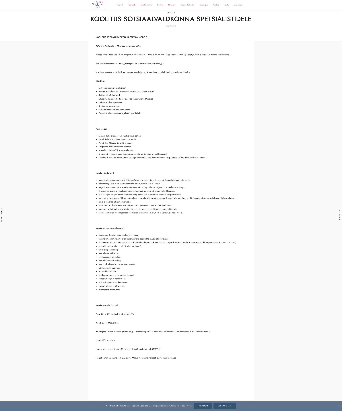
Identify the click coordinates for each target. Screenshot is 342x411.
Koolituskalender (188, 5)
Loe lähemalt (225, 406)
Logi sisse (238, 5)
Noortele (172, 5)
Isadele (160, 5)
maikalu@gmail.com (138, 349)
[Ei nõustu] (338, 406)
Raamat (120, 5)
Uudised (171, 13)
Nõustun (203, 406)
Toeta (226, 5)
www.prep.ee (106, 349)
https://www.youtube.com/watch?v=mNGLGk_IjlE (141, 63)
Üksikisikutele (146, 5)
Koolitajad (204, 5)
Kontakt (216, 5)
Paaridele (132, 5)
